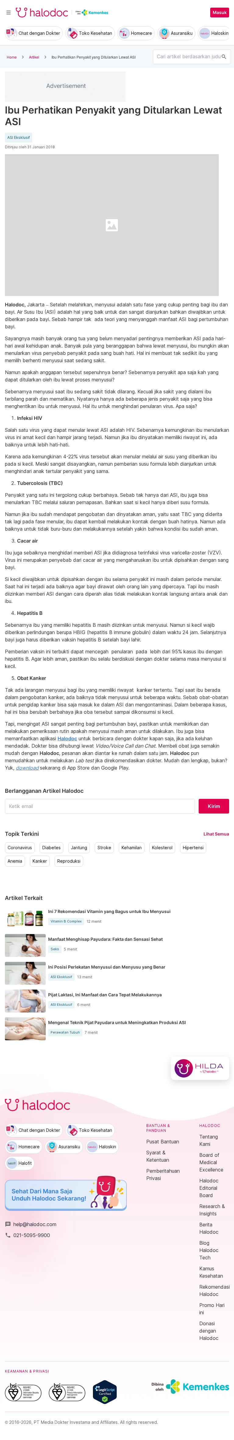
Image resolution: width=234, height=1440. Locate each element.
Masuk (220, 12)
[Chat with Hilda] (200, 1068)
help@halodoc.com (30, 1224)
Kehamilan (132, 847)
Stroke (104, 847)
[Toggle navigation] (8, 12)
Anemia (15, 861)
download (27, 768)
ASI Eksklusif (18, 137)
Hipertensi (193, 847)
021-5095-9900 (27, 1235)
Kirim (214, 806)
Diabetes (51, 847)
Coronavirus (20, 847)
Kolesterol (162, 847)
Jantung (79, 847)
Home (12, 57)
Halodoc (67, 738)
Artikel (34, 57)
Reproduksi (68, 861)
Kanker (40, 861)
